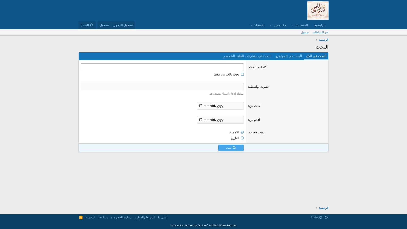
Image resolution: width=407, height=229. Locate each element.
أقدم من (254, 119)
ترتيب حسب (257, 132)
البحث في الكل (316, 56)
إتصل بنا (162, 217)
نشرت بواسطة (259, 86)
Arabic (315, 217)
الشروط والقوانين (144, 217)
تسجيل (305, 32)
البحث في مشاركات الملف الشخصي (247, 56)
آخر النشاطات (320, 32)
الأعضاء (260, 25)
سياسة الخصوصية (121, 217)
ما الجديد (280, 25)
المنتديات (301, 25)
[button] (292, 25)
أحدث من (255, 105)
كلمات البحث (258, 67)
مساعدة (103, 217)
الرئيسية (319, 25)
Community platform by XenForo (203, 225)
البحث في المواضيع (289, 56)
